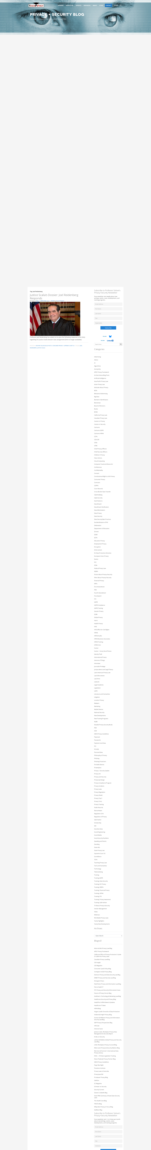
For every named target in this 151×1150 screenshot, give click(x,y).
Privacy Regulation (99, 792)
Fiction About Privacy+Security (103, 574)
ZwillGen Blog (98, 1110)
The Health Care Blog (100, 1101)
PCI (95, 746)
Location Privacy (99, 700)
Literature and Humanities (102, 694)
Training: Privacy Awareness (102, 899)
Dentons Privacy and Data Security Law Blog (107, 975)
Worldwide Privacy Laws (101, 918)
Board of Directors (99, 406)
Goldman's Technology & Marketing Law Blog (107, 996)
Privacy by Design (99, 780)
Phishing (96, 758)
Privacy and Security (100, 777)
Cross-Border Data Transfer (102, 492)
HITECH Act (97, 645)
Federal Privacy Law (100, 568)
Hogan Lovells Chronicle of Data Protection (107, 1011)
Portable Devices (99, 764)
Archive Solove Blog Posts (44, 345)
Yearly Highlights (99, 921)
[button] (121, 5)
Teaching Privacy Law (100, 863)
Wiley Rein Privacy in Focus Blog (103, 1107)
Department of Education (101, 528)
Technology (97, 869)
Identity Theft (98, 654)
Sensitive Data (98, 829)
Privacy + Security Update (101, 771)
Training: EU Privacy (100, 884)
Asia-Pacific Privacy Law (101, 381)
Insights (78, 5)
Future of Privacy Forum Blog (102, 993)
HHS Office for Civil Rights (101, 630)
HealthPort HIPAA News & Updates (104, 1002)
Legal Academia (98, 685)
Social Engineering (99, 832)
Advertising (97, 357)
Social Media (98, 835)
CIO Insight (97, 962)
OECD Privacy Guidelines (101, 734)
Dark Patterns (98, 501)
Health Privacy (98, 623)
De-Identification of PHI (101, 522)
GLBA (95, 614)
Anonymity (97, 369)
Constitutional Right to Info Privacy (104, 476)
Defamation (97, 525)
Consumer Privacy (57, 345)
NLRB (95, 722)
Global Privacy (98, 617)
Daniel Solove (60, 301)
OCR (95, 731)
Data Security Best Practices (102, 519)
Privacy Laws (98, 789)
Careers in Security (99, 424)
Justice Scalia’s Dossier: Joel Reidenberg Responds (54, 296)
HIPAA (96, 633)
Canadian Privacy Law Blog (102, 959)
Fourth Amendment (100, 593)
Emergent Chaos (99, 981)
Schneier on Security (100, 1086)
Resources (87, 5)
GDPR (96, 602)
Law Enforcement (99, 676)
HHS (95, 626)
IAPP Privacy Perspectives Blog (103, 1023)
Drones (96, 531)
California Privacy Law (100, 415)
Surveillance (97, 856)
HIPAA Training (98, 642)
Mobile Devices (98, 709)
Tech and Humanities (100, 866)
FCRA (95, 565)
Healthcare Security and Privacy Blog (105, 999)
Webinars (97, 915)
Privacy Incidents (99, 786)
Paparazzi (97, 737)
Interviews (97, 663)
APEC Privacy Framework (101, 372)
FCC (95, 562)
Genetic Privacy (98, 611)
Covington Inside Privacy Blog (103, 972)
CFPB (95, 446)
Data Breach (98, 504)
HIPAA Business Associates (102, 639)
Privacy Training (99, 804)
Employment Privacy (100, 544)
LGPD (96, 691)
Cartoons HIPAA (99, 433)
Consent (96, 473)
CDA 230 (96, 439)
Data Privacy (98, 513)
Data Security (98, 516)
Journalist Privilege (99, 666)
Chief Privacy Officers (100, 449)
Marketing (97, 706)
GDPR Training (98, 608)
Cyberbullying (98, 495)
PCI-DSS (96, 749)
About (95, 5)
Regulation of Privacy (100, 817)
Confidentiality (98, 470)
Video (96, 912)
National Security (99, 712)
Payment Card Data (100, 743)
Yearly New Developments (102, 924)
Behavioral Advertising (101, 393)
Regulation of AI (98, 813)
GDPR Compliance (99, 605)
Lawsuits (96, 682)
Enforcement (98, 550)
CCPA (95, 436)
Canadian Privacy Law (100, 418)
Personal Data (98, 752)
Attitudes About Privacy (101, 387)
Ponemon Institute (99, 1068)
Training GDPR (98, 878)
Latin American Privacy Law (102, 672)
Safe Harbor (97, 820)
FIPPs (95, 584)
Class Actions (98, 458)
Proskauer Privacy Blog (101, 1077)
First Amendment (99, 587)
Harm (96, 620)
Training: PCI (98, 896)
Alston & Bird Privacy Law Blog (103, 948)
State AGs (97, 847)
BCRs (95, 390)
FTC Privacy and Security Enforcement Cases (107, 990)
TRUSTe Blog (98, 1104)
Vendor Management (100, 909)
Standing (96, 844)
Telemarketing (98, 872)
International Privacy (100, 657)
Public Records (98, 807)
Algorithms (97, 366)
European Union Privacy (101, 556)
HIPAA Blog (97, 1008)
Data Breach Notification (101, 507)
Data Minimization (99, 510)
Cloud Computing (99, 461)
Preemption (97, 768)
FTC (95, 599)
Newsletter (69, 5)
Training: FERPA (98, 887)
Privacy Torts (98, 801)
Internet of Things (99, 660)
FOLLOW (105, 336)
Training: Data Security (101, 881)
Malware (96, 703)
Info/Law (96, 1026)
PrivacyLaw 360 (98, 1074)
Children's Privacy (99, 455)
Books (96, 409)
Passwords (97, 740)
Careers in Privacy (99, 421)
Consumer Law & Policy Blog (102, 969)
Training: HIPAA (98, 893)
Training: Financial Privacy (101, 890)
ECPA (95, 538)
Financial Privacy (99, 580)
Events (96, 559)
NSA (95, 728)
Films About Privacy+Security (102, 577)
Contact (108, 5)
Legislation (97, 688)
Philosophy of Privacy (100, 755)
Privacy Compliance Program (102, 783)
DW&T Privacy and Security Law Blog (105, 978)
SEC (95, 826)
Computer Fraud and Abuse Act (103, 464)
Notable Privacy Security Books (103, 725)
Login (116, 5)
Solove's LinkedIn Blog (100, 1093)
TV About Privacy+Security (102, 905)
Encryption (97, 547)
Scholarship (97, 823)
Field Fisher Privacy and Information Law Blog (107, 984)
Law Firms (97, 679)
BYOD (96, 412)
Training (60, 5)
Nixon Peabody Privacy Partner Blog (105, 1059)
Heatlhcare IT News (100, 1005)
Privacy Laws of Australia (101, 1071)
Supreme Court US (69, 345)
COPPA (96, 485)
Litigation (97, 697)
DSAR (95, 534)
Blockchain (97, 403)
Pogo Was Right (98, 1065)
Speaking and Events (100, 841)
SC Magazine (98, 1083)
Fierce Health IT (98, 987)
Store (101, 5)
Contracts (97, 482)
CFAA (95, 443)
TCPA (95, 859)
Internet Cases (98, 1029)
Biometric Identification (101, 400)
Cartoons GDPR (98, 430)
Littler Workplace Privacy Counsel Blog (105, 1045)
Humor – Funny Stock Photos (102, 651)
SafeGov (96, 1080)
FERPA (96, 571)
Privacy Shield (98, 795)
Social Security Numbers (101, 838)
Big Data (96, 397)
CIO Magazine (98, 965)
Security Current (99, 1089)
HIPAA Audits (98, 636)
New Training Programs (101, 718)
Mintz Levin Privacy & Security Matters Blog (107, 1048)
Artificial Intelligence (100, 378)
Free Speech (97, 596)
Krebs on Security (99, 1037)
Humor (96, 648)
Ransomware (98, 810)
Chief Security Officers (100, 452)
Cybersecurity (98, 498)
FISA (95, 590)
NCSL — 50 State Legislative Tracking (105, 1056)
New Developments (100, 715)
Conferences (98, 467)
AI (94, 363)
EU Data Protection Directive (102, 553)
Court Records (98, 489)
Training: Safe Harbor (100, 902)
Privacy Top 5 (98, 798)
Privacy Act (97, 774)
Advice (96, 360)
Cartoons (97, 427)
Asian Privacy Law (99, 384)
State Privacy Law (99, 850)
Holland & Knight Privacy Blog (103, 1014)
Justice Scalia (41, 348)
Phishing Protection (100, 761)
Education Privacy (99, 541)
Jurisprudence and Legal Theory (103, 669)
